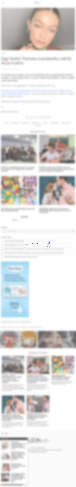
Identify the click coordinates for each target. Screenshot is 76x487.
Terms (50, 246)
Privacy (47, 246)
